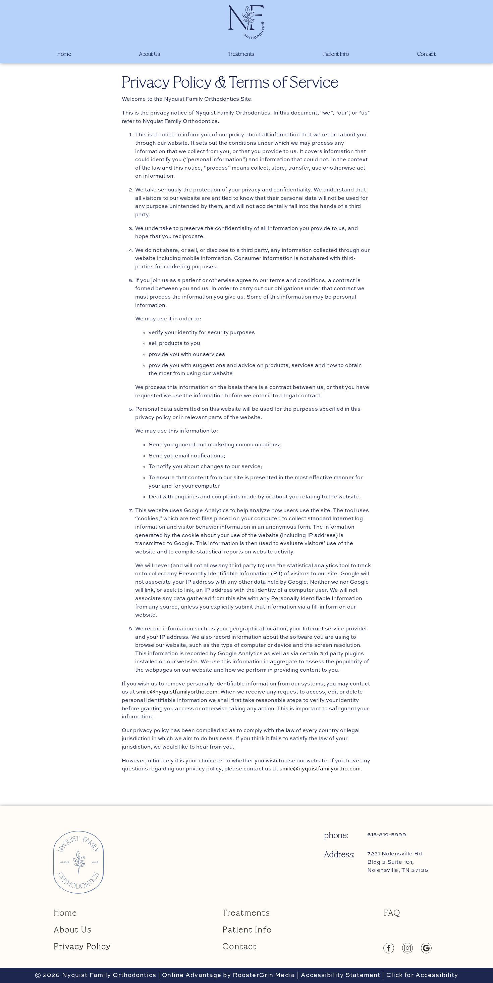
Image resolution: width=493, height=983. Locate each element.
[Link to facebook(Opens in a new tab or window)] (392, 948)
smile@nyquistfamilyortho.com (176, 692)
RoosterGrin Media (264, 975)
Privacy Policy (82, 946)
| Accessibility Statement (338, 975)
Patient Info (336, 53)
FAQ (392, 912)
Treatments (241, 53)
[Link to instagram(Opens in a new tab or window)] (411, 948)
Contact (426, 53)
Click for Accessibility (421, 975)
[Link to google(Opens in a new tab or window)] (430, 948)
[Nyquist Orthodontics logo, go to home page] (246, 22)
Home (64, 53)
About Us (149, 53)
